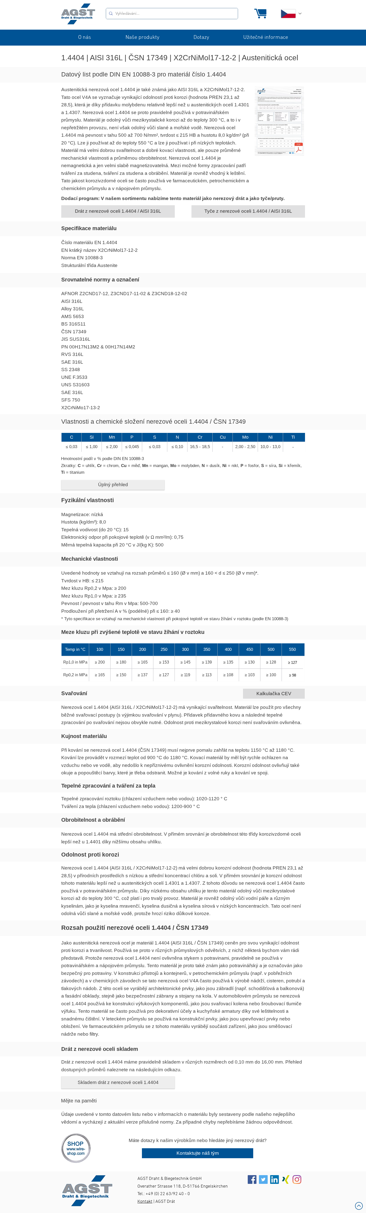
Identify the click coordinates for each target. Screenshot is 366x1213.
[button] (84, 37)
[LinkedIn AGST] (274, 1179)
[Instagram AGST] (297, 1179)
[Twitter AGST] (263, 1179)
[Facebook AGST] (252, 1179)
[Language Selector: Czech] (291, 13)
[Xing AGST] (285, 1179)
